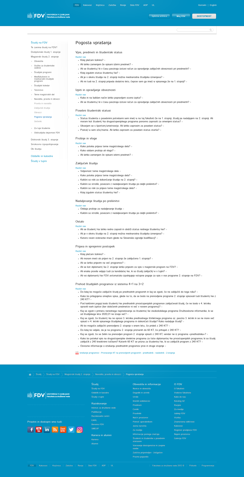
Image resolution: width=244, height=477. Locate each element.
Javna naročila (139, 426)
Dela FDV (134, 5)
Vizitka (177, 418)
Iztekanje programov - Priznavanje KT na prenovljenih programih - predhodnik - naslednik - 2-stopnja (127, 353)
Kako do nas (180, 397)
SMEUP (95, 429)
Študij (38, 374)
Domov (30, 374)
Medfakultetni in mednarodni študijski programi (44, 79)
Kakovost (87, 5)
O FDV (178, 384)
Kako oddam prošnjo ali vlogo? (96, 150)
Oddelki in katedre (42, 156)
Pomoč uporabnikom (142, 422)
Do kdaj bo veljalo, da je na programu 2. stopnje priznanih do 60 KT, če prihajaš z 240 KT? (129, 330)
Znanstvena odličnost (184, 422)
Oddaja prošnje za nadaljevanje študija (101, 209)
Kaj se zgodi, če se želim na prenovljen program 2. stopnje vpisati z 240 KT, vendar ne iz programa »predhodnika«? (143, 334)
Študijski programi (42, 72)
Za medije (137, 430)
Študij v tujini (39, 161)
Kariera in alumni (101, 435)
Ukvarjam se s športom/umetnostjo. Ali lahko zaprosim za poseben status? (121, 126)
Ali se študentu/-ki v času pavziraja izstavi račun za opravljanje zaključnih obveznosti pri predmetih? (134, 69)
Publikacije (96, 412)
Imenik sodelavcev (141, 401)
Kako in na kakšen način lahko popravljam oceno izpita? (110, 98)
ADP (145, 5)
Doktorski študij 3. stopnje (44, 140)
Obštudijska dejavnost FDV (47, 133)
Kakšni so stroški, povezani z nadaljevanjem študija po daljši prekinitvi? (118, 184)
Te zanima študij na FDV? (44, 47)
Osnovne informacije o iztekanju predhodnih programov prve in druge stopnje (122, 346)
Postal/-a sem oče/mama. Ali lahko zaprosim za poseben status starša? (119, 130)
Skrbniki (38, 121)
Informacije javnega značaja (146, 434)
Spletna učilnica (159, 16)
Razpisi (177, 405)
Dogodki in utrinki (141, 393)
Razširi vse (81, 57)
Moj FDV (181, 16)
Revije (123, 5)
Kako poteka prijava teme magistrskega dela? (105, 146)
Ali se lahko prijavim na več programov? (101, 263)
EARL (94, 420)
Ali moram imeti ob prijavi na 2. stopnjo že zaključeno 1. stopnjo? (115, 258)
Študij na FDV (39, 42)
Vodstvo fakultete (182, 393)
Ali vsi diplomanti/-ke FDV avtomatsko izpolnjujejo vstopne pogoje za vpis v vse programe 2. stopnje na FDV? (140, 275)
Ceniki (136, 409)
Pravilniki (137, 413)
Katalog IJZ (179, 401)
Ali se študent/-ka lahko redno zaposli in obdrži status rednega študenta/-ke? (122, 229)
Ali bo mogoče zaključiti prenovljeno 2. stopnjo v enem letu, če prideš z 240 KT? (124, 326)
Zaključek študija (42, 108)
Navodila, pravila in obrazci (47, 99)
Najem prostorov (182, 434)
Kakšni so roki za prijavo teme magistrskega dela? (107, 188)
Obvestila (38, 61)
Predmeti (137, 405)
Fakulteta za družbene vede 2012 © (168, 466)
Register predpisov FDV (185, 430)
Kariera (94, 440)
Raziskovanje (99, 403)
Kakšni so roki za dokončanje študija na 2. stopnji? (107, 180)
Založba (112, 5)
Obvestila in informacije (147, 384)
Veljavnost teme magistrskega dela (99, 171)
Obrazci (38, 112)
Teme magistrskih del (44, 95)
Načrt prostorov (140, 418)
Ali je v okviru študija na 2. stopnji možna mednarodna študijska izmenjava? (121, 77)
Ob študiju (36, 149)
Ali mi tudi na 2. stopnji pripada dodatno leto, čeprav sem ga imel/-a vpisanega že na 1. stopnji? (132, 81)
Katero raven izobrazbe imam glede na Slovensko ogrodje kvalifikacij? (118, 238)
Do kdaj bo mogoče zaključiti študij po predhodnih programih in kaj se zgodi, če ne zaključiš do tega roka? (138, 292)
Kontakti (202, 5)
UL (153, 5)
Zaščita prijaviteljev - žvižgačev (148, 453)
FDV (77, 5)
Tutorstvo (38, 90)
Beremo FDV (97, 424)
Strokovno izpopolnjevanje (44, 144)
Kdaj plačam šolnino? (91, 60)
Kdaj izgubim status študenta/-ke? (99, 73)
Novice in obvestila (142, 389)
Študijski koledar (42, 86)
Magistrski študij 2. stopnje (45, 57)
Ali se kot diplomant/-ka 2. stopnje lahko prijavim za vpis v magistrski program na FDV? (128, 267)
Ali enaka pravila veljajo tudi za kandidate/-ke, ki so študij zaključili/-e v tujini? (122, 271)
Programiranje (208, 466)
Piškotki (193, 466)
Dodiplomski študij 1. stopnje (46, 52)
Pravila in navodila (42, 104)
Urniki (135, 397)
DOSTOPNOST (204, 16)
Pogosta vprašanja (43, 117)
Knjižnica (100, 5)
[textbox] (195, 30)
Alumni (94, 444)
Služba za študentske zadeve (44, 67)
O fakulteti (179, 389)
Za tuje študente (42, 128)
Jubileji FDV (179, 413)
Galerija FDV (180, 438)
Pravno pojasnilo (140, 457)
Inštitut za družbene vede (103, 408)
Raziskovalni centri (100, 416)
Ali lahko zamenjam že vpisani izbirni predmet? (105, 64)
